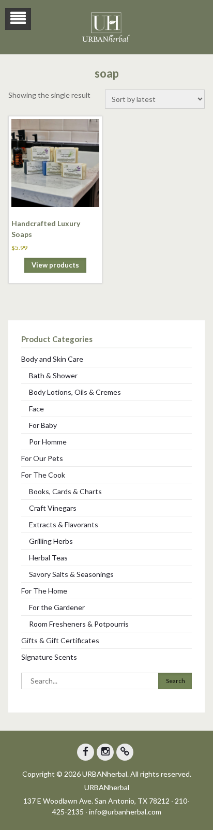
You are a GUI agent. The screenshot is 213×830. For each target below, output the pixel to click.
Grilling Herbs (51, 541)
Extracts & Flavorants (63, 524)
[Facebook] (85, 752)
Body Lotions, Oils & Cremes (75, 392)
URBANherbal (106, 787)
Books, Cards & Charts (65, 491)
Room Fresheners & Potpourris (79, 623)
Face (36, 408)
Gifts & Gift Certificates (60, 640)
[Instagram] (105, 752)
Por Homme (48, 441)
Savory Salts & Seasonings (71, 574)
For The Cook (43, 474)
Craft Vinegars (53, 507)
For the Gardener (57, 607)
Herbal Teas (48, 557)
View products (55, 265)
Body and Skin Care (52, 358)
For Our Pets (42, 458)
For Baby (43, 425)
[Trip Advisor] (124, 752)
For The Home (44, 590)
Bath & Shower (53, 375)
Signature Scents (49, 657)
